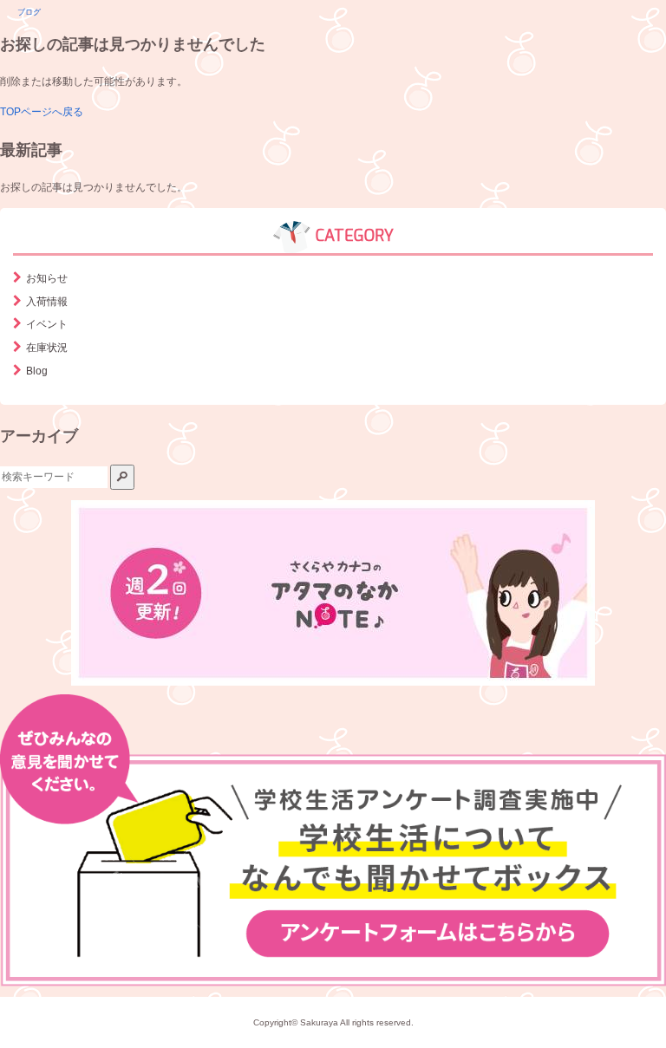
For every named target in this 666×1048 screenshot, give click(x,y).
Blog (37, 371)
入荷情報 (47, 302)
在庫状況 (47, 348)
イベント (47, 324)
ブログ (29, 12)
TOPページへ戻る (41, 112)
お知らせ (47, 278)
